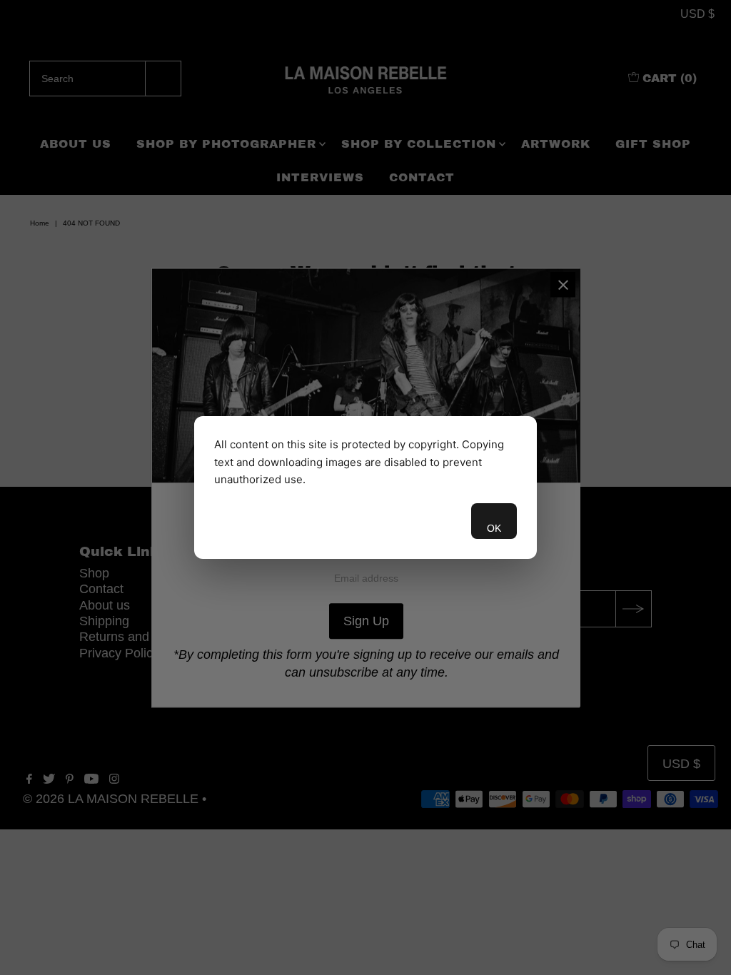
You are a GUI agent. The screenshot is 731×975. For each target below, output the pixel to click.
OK (494, 528)
